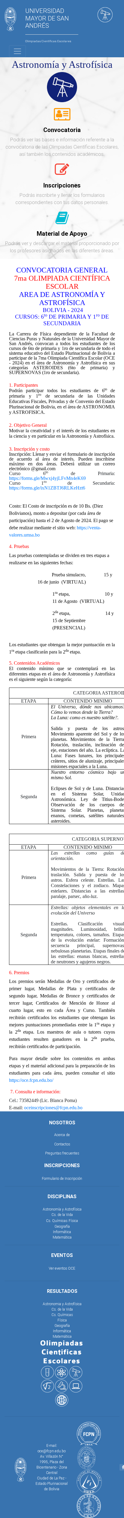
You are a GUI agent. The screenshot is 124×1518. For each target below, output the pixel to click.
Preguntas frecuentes (62, 1153)
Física (73, 1220)
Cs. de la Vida (62, 1214)
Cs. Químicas (56, 1220)
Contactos (62, 1144)
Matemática (62, 1237)
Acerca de (62, 1134)
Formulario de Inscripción (62, 1178)
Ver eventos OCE (62, 1268)
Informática (62, 1232)
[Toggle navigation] (17, 51)
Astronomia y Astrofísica (62, 1304)
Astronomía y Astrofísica (62, 1209)
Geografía (62, 1226)
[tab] (62, 118)
